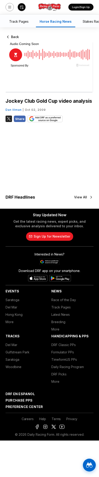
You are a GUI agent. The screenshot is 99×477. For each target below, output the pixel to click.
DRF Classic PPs (63, 345)
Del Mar (11, 307)
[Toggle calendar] (21, 7)
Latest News (60, 314)
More (10, 322)
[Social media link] (37, 427)
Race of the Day (63, 300)
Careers (28, 419)
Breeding (58, 322)
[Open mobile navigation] (10, 7)
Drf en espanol (20, 394)
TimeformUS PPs (64, 359)
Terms (56, 419)
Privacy (71, 419)
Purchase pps (19, 400)
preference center (24, 407)
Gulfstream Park (17, 352)
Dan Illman (14, 109)
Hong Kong (14, 314)
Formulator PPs (62, 352)
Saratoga (12, 300)
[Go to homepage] (49, 7)
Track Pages (61, 307)
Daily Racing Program (67, 367)
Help (42, 419)
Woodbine (13, 367)
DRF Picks (59, 374)
